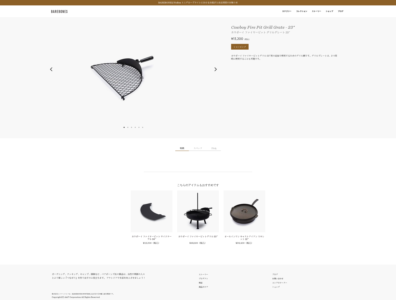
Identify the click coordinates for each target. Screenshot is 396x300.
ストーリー (316, 11)
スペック (198, 148)
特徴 (182, 148)
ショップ (329, 11)
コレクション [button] (301, 11)
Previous (51, 69)
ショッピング (240, 47)
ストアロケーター (279, 283)
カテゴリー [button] (286, 11)
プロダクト (203, 278)
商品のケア (203, 287)
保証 (200, 283)
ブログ (340, 11)
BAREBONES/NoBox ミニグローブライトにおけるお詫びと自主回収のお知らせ (198, 2)
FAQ (213, 148)
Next (215, 69)
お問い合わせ (277, 278)
